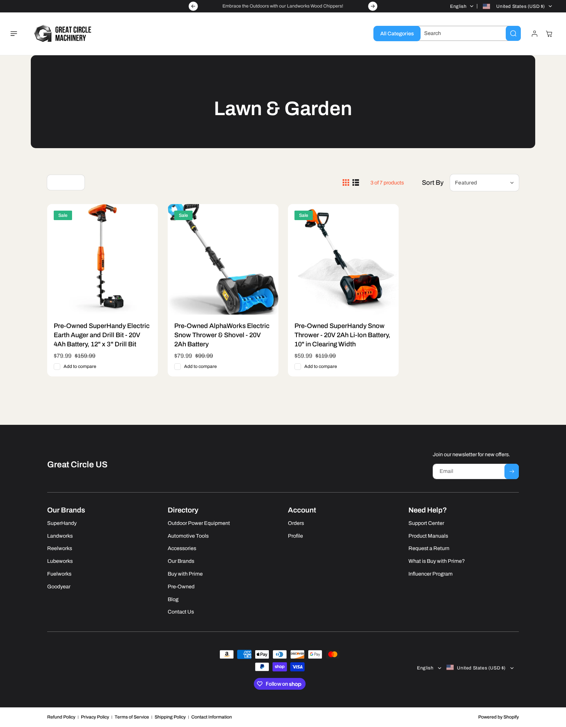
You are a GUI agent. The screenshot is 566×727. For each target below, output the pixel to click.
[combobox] (467, 33)
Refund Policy (61, 717)
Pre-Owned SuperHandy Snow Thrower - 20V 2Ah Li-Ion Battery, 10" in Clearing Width (342, 334)
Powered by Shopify (498, 717)
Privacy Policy (95, 717)
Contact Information (211, 717)
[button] (17, 33)
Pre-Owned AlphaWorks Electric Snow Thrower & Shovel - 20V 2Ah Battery (222, 334)
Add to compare (80, 366)
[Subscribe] (511, 471)
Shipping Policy (170, 717)
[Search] (513, 33)
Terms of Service (132, 717)
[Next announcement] (373, 6)
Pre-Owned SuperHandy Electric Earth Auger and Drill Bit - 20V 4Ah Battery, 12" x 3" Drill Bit (102, 334)
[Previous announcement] (193, 6)
